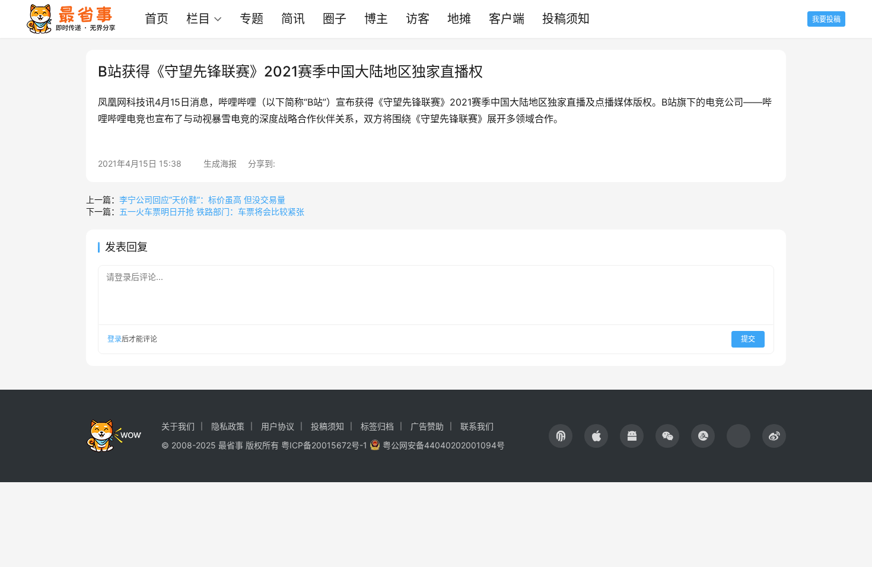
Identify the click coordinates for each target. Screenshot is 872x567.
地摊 (459, 19)
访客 (417, 19)
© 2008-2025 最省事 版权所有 (220, 445)
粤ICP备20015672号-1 (324, 445)
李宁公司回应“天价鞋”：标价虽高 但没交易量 (202, 200)
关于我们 (178, 426)
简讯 (293, 19)
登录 (114, 339)
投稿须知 (566, 19)
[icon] (560, 436)
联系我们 (477, 426)
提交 (748, 339)
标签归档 (377, 426)
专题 (251, 19)
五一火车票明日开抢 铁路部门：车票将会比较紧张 (211, 211)
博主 (376, 19)
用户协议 (277, 426)
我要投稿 (826, 19)
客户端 (506, 19)
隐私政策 (227, 426)
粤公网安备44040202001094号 (444, 445)
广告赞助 (427, 426)
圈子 (334, 19)
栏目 (198, 19)
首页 (156, 19)
